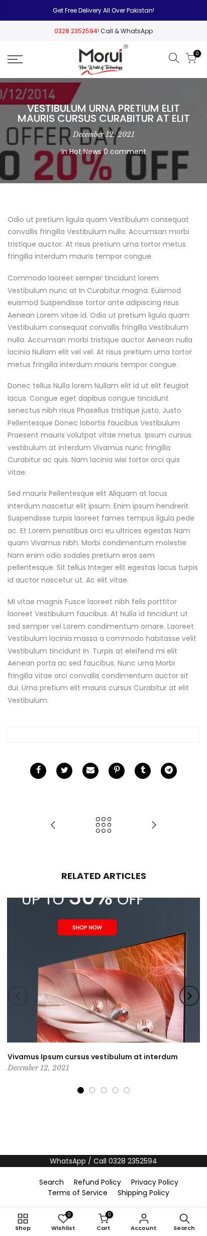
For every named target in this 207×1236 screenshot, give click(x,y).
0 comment (125, 152)
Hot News (85, 152)
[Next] (189, 996)
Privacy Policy (154, 1182)
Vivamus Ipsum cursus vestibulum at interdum (93, 1057)
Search (51, 1182)
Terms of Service (78, 1193)
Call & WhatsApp (126, 31)
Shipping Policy (143, 1193)
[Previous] (18, 996)
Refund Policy (97, 1182)
